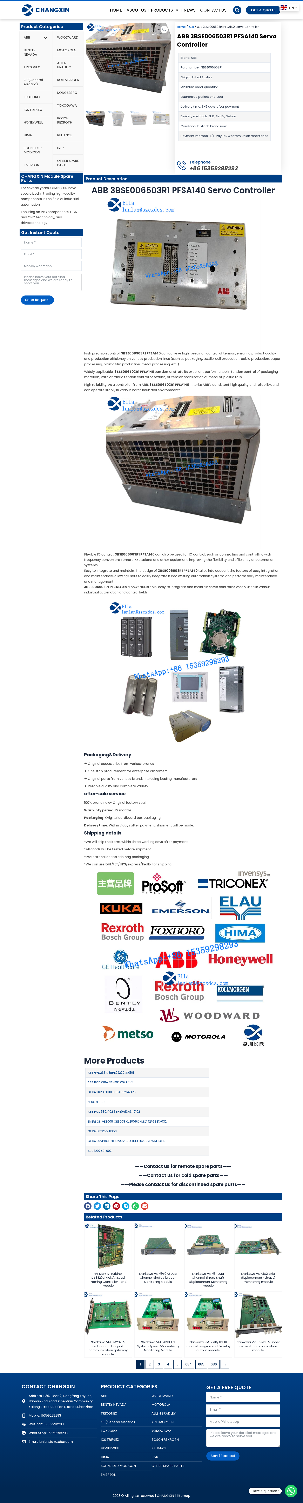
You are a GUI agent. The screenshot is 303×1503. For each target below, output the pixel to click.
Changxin (52, 10)
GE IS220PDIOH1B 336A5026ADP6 (112, 1092)
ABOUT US (136, 10)
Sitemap (183, 1495)
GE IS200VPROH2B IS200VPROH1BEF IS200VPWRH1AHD (127, 1141)
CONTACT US (213, 10)
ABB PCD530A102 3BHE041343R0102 (114, 1111)
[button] (237, 10)
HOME (116, 10)
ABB (191, 27)
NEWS (190, 10)
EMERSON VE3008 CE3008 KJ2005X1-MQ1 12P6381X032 (127, 1121)
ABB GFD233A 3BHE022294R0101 (111, 1072)
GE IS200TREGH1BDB (102, 1131)
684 (188, 1364)
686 (214, 1364)
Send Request (37, 299)
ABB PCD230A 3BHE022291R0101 (110, 1082)
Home (181, 27)
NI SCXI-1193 (96, 1102)
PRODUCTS (162, 10)
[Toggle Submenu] (45, 37)
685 (201, 1364)
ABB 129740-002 (100, 1151)
